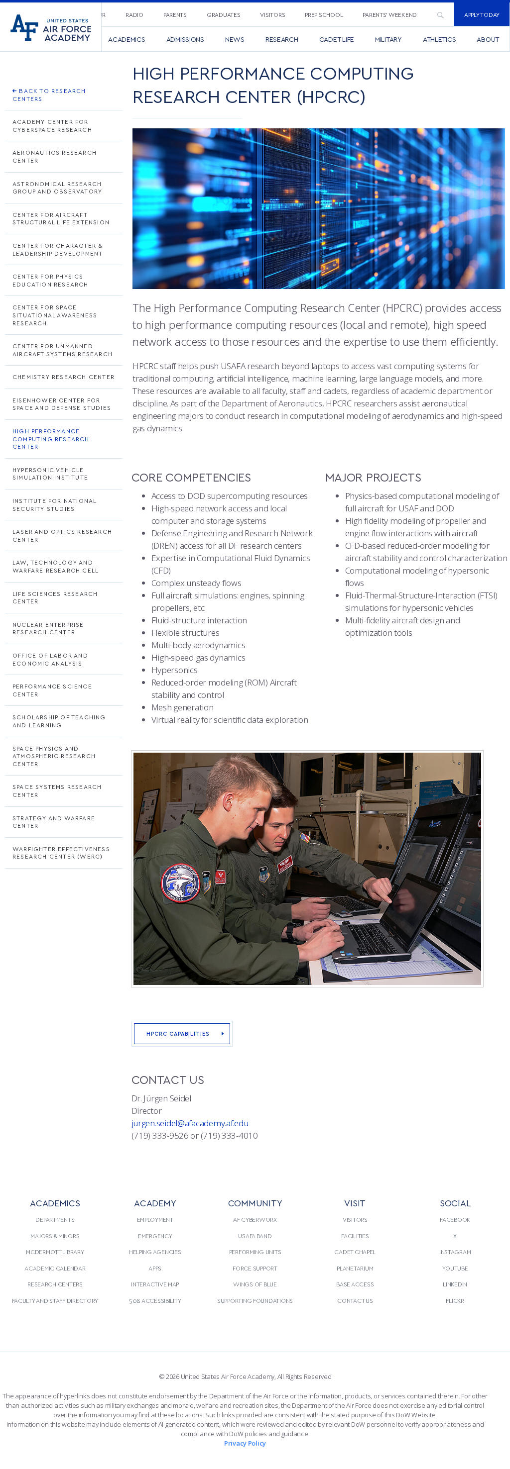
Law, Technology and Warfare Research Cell (55, 566)
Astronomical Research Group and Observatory (57, 187)
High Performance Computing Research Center (51, 438)
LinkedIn (455, 1283)
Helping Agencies (155, 1251)
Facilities (355, 1235)
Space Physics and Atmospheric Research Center (54, 756)
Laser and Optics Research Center (62, 535)
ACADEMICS (55, 1202)
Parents (175, 14)
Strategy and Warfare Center (53, 821)
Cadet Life (336, 39)
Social (455, 1202)
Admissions (185, 39)
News (235, 39)
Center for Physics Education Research (50, 280)
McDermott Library (55, 1251)
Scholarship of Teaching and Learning (59, 720)
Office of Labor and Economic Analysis (50, 659)
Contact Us (355, 1300)
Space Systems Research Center (57, 790)
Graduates (224, 14)
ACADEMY (155, 1202)
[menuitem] (134, 14)
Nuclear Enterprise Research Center (48, 628)
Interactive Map (155, 1283)
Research (281, 39)
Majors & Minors (54, 1235)
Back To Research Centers (49, 94)
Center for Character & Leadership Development (57, 249)
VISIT (355, 1202)
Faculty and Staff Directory (55, 1300)
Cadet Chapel (355, 1251)
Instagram (455, 1251)
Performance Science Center (52, 690)
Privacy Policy (245, 1443)
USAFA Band (254, 1235)
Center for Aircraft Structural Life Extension (61, 218)
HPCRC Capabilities (178, 1033)
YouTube (455, 1268)
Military (388, 39)
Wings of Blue (254, 1283)
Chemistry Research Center (63, 376)
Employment (155, 1219)
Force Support (255, 1268)
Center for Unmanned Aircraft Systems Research (62, 349)
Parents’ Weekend (390, 14)
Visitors (272, 14)
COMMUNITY (255, 1202)
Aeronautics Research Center (54, 156)
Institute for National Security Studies (54, 504)
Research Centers (55, 1283)
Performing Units (255, 1251)
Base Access (355, 1283)
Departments (54, 1219)
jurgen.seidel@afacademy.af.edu (190, 1123)
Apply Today (482, 14)
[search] (440, 14)
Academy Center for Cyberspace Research (52, 125)
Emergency (155, 1235)
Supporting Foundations (255, 1300)
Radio (134, 14)
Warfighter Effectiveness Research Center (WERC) (61, 852)
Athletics (439, 39)
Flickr (455, 1300)
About (488, 39)
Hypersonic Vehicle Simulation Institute (50, 473)
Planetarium (355, 1268)
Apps (154, 1268)
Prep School (324, 14)
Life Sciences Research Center (55, 597)
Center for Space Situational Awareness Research (54, 314)
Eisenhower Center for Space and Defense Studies (61, 403)
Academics (126, 39)
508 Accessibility (155, 1300)
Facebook (455, 1219)
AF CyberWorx (255, 1219)
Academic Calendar (54, 1268)
